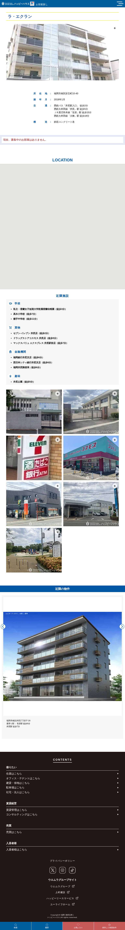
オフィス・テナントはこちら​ (23, 778)
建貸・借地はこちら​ (18, 783)
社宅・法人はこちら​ (18, 792)
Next (121, 626)
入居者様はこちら (16, 849)
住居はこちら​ (14, 773)
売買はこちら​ (14, 832)
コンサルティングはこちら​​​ (21, 814)
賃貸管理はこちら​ (16, 809)
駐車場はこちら (15, 787)
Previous (3, 626)
